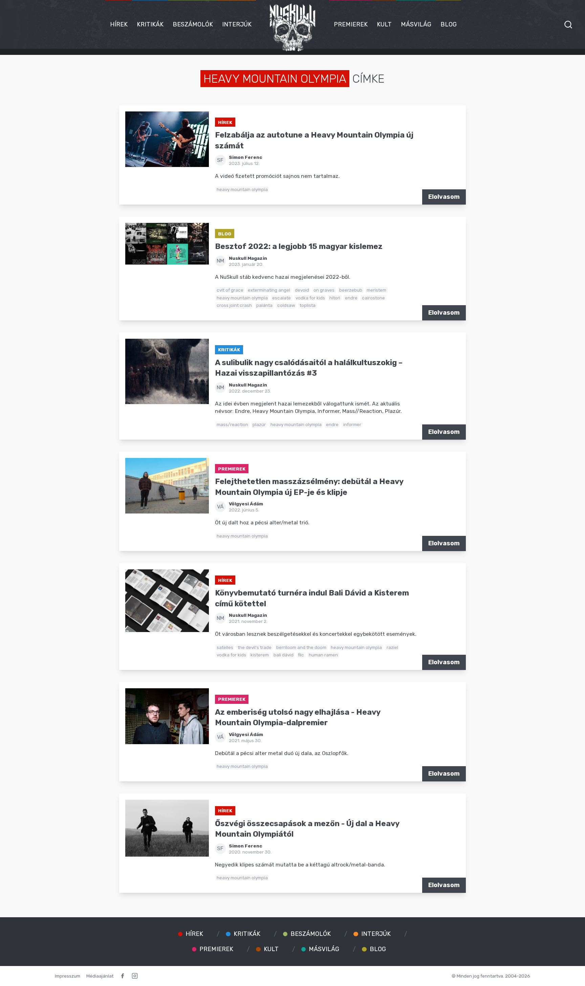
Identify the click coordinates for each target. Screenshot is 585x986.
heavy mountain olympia (242, 189)
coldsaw (286, 305)
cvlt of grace (230, 290)
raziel (392, 647)
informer (352, 424)
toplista (308, 305)
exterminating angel (269, 290)
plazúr (259, 424)
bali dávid (284, 654)
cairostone (373, 297)
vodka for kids (310, 297)
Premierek (351, 24)
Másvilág (416, 24)
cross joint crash (234, 305)
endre (351, 297)
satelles (225, 647)
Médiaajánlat (99, 976)
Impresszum (67, 976)
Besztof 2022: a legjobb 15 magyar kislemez (299, 246)
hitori (334, 297)
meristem (376, 290)
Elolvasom (444, 197)
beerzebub (350, 290)
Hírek (119, 24)
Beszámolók (193, 24)
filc (301, 654)
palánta (264, 305)
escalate (281, 297)
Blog (448, 24)
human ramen (323, 654)
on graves (323, 290)
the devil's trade (255, 647)
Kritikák (150, 24)
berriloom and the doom (301, 647)
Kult (384, 24)
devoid (302, 290)
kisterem (260, 654)
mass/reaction (232, 424)
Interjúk (237, 24)
